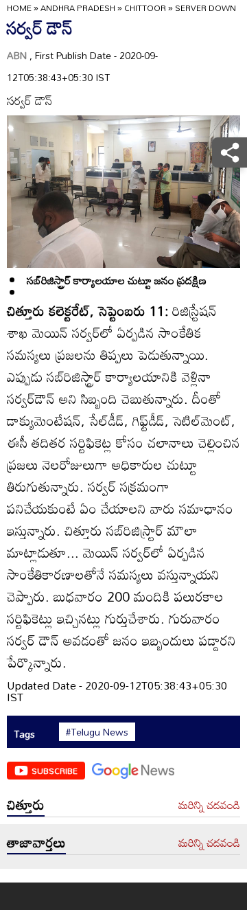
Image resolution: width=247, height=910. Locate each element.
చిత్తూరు (26, 804)
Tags (24, 734)
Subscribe (55, 770)
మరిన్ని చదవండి (209, 805)
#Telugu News (97, 732)
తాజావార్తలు (36, 842)
